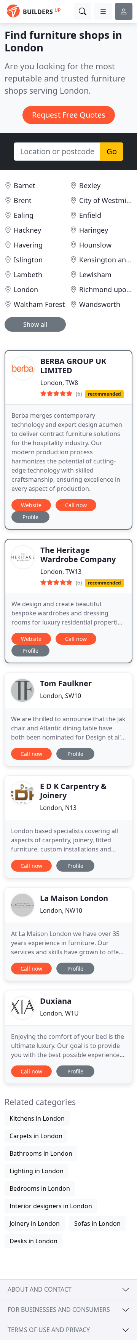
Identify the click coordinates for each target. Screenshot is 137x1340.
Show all (35, 324)
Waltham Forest (39, 304)
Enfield (90, 215)
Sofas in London (97, 1223)
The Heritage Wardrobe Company (78, 554)
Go (112, 151)
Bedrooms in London (40, 1188)
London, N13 (58, 807)
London (26, 289)
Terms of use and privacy (49, 1330)
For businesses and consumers (59, 1309)
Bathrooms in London (41, 1153)
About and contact (40, 1289)
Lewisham (95, 274)
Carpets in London (36, 1136)
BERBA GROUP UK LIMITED (73, 365)
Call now (76, 505)
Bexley (89, 185)
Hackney (27, 230)
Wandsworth (99, 304)
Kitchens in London (37, 1118)
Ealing (23, 215)
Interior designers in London (51, 1206)
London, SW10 (60, 696)
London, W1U (59, 1013)
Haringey (93, 230)
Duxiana (56, 1001)
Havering (28, 244)
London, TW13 (60, 571)
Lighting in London (37, 1171)
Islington (28, 259)
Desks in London (33, 1241)
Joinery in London (35, 1223)
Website (31, 505)
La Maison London (74, 898)
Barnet (24, 185)
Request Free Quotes (68, 115)
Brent (23, 200)
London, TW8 (59, 383)
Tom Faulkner (66, 683)
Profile (30, 517)
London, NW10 (61, 910)
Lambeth (28, 274)
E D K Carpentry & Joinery (73, 790)
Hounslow (95, 244)
